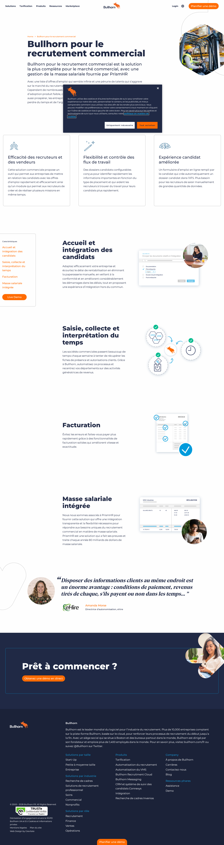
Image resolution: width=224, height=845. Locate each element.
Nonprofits (72, 804)
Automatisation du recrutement (136, 764)
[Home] (112, 7)
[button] (183, 6)
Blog (169, 774)
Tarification (26, 6)
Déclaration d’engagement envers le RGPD (31, 818)
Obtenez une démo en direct (43, 678)
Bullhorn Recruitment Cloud (134, 774)
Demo (170, 790)
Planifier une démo (203, 6)
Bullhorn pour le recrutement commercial (56, 36)
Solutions (10, 6)
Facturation (10, 276)
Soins (69, 794)
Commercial (74, 799)
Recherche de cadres (79, 780)
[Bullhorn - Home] (19, 725)
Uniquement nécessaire (119, 125)
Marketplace (73, 6)
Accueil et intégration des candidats (12, 251)
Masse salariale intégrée (12, 285)
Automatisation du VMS (131, 769)
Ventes (70, 825)
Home (30, 36)
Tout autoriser (147, 125)
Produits (41, 6)
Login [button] (175, 6)
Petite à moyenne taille (80, 764)
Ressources (55, 6)
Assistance (172, 785)
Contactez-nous (176, 769)
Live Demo (14, 297)
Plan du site (36, 827)
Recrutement (74, 816)
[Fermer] (158, 88)
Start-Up (71, 759)
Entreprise (72, 769)
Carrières (171, 764)
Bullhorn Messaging (128, 779)
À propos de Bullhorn (179, 759)
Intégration (123, 793)
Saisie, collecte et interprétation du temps (13, 266)
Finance (71, 820)
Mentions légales (18, 827)
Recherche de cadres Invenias (135, 798)
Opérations (73, 830)
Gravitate (29, 831)
